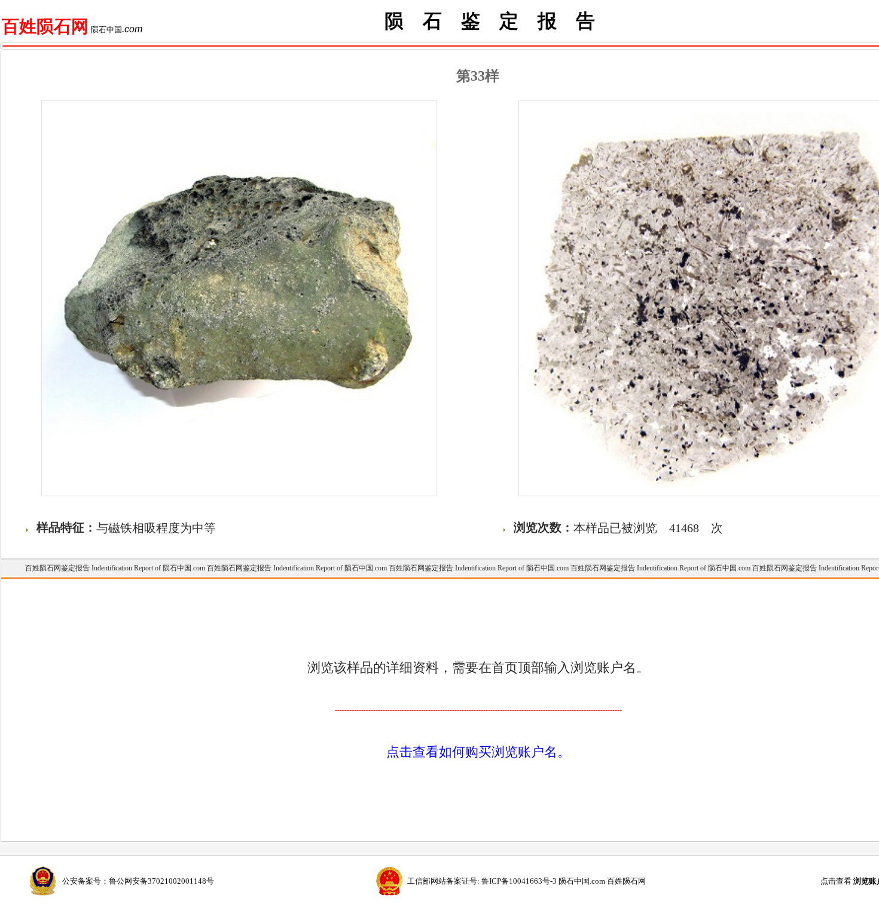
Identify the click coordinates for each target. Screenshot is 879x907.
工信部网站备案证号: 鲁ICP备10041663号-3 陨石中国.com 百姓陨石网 (526, 881)
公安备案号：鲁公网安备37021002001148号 (138, 881)
